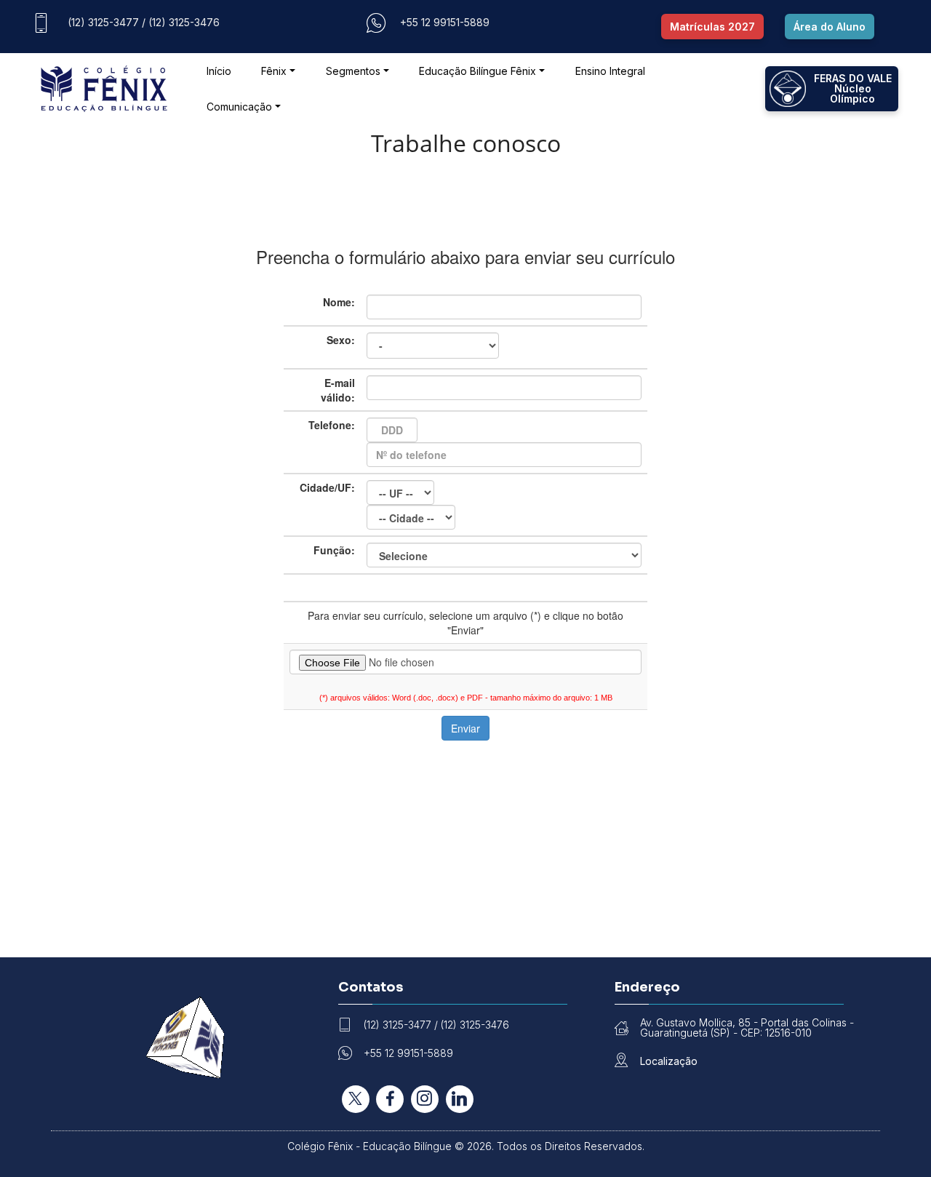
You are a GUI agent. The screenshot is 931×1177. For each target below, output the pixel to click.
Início (219, 71)
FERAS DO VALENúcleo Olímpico (853, 88)
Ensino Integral (610, 71)
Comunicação (239, 106)
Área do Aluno (830, 26)
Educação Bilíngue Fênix (477, 71)
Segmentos (353, 71)
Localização (669, 1061)
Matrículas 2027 (712, 26)
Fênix (274, 71)
